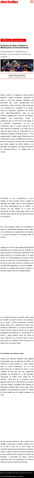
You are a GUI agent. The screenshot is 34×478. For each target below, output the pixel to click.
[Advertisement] (17, 21)
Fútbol (9, 40)
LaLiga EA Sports (18, 40)
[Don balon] (15, 2)
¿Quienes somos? (27, 473)
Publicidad (8, 476)
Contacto (2, 476)
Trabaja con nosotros (17, 476)
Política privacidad (5, 473)
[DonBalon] (3, 40)
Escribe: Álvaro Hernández (17, 75)
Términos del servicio (16, 473)
